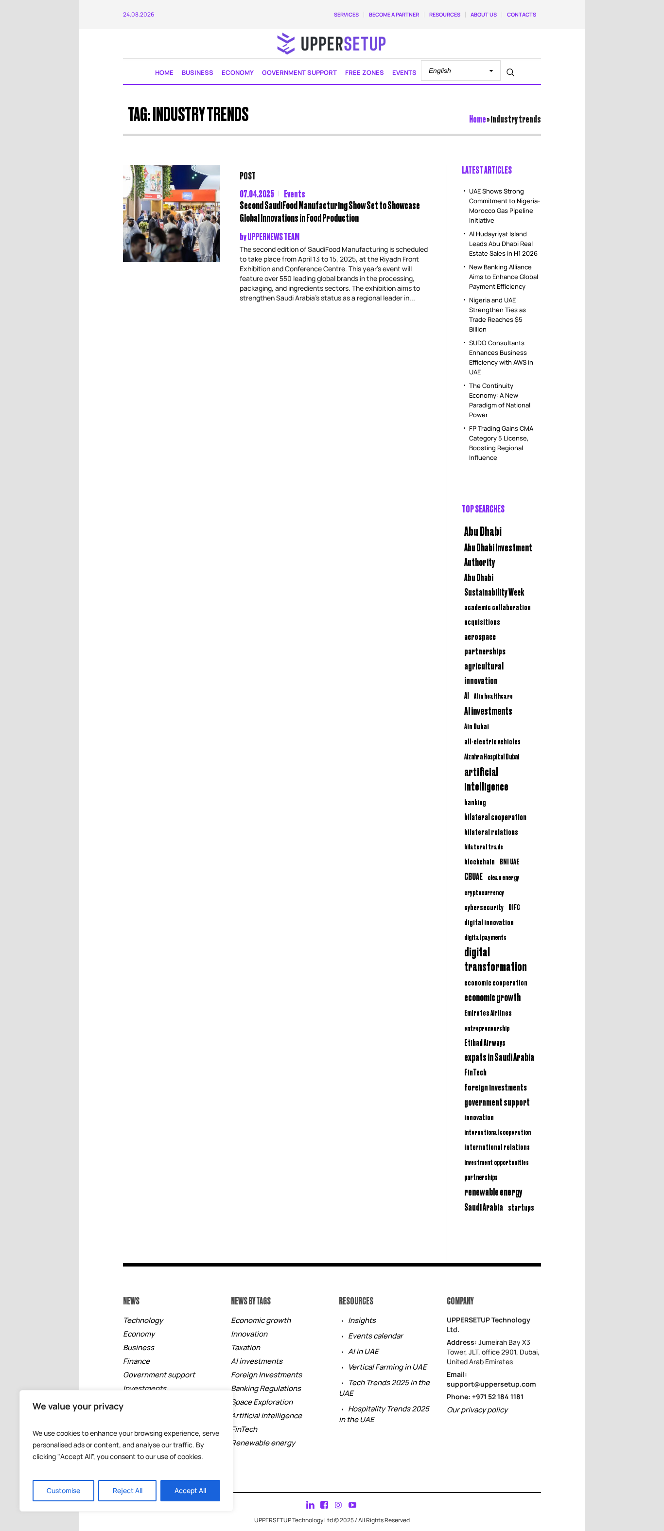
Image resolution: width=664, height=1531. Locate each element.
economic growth (492, 996)
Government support (159, 1375)
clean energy (503, 876)
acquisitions (482, 621)
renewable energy (493, 1191)
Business (138, 1347)
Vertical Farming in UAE (387, 1367)
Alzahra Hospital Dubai (491, 756)
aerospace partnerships (485, 643)
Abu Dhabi (483, 530)
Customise (63, 1490)
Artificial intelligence (266, 1415)
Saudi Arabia (483, 1206)
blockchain (479, 861)
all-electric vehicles (492, 741)
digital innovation (489, 922)
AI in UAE (363, 1351)
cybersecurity (484, 907)
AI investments (488, 710)
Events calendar (375, 1336)
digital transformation (495, 958)
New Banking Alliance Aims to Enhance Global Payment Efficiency (503, 277)
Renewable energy (263, 1443)
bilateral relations (491, 831)
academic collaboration (497, 607)
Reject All (127, 1490)
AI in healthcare (493, 695)
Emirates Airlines (488, 1012)
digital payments (485, 936)
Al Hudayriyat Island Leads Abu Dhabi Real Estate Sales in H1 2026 (503, 243)
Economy (139, 1334)
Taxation (245, 1347)
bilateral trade (483, 846)
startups (521, 1207)
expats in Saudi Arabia (499, 1056)
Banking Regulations (266, 1388)
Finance (136, 1361)
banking (475, 802)
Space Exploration (262, 1402)
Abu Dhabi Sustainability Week (494, 584)
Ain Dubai (476, 726)
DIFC (514, 907)
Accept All (190, 1490)
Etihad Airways (485, 1042)
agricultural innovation (484, 672)
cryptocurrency (484, 892)
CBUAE (473, 876)
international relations (497, 1146)
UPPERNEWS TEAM (273, 236)
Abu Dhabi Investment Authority (498, 554)
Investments (144, 1388)
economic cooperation (495, 982)
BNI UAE (509, 861)
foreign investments (495, 1086)
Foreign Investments (266, 1375)
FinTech (475, 1072)
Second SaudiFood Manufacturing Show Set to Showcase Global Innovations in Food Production (330, 211)
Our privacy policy (477, 1410)
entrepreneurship (486, 1027)
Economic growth (261, 1320)
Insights (362, 1320)
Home (477, 118)
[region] (126, 1451)
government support (497, 1101)
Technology (143, 1320)
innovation (479, 1117)
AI (466, 695)
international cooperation (497, 1131)
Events (294, 193)
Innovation (249, 1334)
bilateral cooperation (495, 816)
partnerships (481, 1176)
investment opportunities (496, 1162)
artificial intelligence (486, 778)
